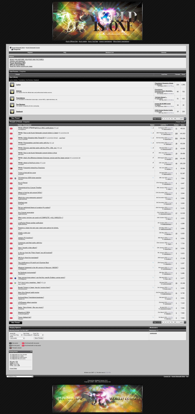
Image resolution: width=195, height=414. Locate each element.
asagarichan (160, 92)
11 (169, 118)
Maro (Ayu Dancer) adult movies (28, 292)
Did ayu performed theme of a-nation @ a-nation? (34, 207)
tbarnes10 (21, 254)
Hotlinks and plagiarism (17, 61)
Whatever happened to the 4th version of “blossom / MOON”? (38, 267)
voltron (169, 179)
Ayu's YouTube (93, 41)
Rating (152, 125)
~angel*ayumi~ (167, 134)
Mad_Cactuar (22, 284)
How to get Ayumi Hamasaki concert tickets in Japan (40, 133)
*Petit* (169, 244)
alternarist (21, 154)
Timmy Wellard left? (24, 317)
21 (176, 128)
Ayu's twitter (83, 41)
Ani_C (19, 229)
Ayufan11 (20, 259)
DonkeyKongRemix (23, 314)
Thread (20, 125)
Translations (21, 80)
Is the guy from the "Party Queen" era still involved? (35, 253)
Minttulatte (159, 84)
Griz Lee (20, 249)
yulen (19, 134)
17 (176, 213)
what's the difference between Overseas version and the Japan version (46, 158)
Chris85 (20, 234)
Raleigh (159, 105)
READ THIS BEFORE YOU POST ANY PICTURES (27, 59)
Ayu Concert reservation (26, 212)
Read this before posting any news (21, 66)
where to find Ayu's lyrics (31, 163)
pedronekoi (160, 98)
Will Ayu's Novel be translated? (28, 258)
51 (172, 118)
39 (176, 143)
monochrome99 (166, 149)
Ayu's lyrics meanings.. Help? (31, 282)
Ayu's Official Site (72, 41)
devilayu (168, 169)
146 (176, 158)
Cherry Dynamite (23, 139)
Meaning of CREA (24, 312)
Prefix (11, 336)
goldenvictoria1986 (166, 229)
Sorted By (12, 333)
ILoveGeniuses (22, 194)
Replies (176, 125)
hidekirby (168, 313)
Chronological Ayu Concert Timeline (29, 188)
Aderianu (168, 194)
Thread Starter (27, 125)
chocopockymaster (165, 214)
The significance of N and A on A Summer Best (33, 262)
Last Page (62, 138)
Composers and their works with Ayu (30, 243)
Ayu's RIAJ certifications (46, 128)
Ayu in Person (22, 183)
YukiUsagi (168, 144)
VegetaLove (21, 299)
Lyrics (11, 80)
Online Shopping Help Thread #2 (33, 138)
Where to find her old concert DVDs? (30, 192)
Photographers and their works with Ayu (36, 143)
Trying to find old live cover (27, 173)
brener (169, 199)
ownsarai (168, 164)
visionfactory (167, 184)
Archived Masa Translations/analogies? (31, 297)
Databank (36, 80)
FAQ (65, 52)
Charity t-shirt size (24, 233)
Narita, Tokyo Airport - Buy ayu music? (30, 307)
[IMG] (11, 364)
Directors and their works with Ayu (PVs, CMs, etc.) (40, 148)
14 (176, 248)
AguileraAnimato (22, 199)
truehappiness (22, 129)
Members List (110, 52)
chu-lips (20, 184)
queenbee (168, 154)
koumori (169, 298)
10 (57, 138)
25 (176, 148)
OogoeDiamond (22, 294)
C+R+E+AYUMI (167, 284)
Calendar (163, 52)
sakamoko (168, 264)
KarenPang (168, 139)
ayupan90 (21, 174)
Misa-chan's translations (121, 41)
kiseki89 (168, 159)
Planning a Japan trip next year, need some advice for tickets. (38, 228)
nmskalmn (21, 164)
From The (36, 333)
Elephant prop (22, 202)
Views (182, 125)
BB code (12, 361)
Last (181, 118)
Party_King (168, 279)
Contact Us (167, 376)
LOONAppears (22, 264)
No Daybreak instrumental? (27, 272)
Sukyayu (20, 179)
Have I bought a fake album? (27, 248)
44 (176, 163)
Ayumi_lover (167, 288)
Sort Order (26, 333)
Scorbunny (21, 309)
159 (176, 133)
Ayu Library (14, 77)
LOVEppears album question (27, 302)
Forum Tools (180, 122)
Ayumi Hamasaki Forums (33, 47)
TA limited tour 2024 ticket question (29, 178)
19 (176, 153)
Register (30, 52)
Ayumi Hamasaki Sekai (18, 47)
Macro (20, 219)
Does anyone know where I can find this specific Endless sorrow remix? (41, 277)
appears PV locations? (25, 238)
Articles (16, 80)
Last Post (163, 124)
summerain (168, 303)
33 (176, 283)
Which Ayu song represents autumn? (30, 197)
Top (187, 376)
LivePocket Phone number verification (30, 223)
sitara (19, 189)
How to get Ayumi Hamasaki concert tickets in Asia (40, 153)
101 (175, 118)
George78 (21, 204)
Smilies (12, 363)
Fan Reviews (29, 80)
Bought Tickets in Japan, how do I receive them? (34, 287)
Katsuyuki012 (167, 129)
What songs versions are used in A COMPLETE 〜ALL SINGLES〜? (40, 217)
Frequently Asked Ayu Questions (34, 168)
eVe (19, 159)
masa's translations (105, 41)
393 (176, 138)
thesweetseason (22, 289)
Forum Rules (13, 368)
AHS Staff (159, 111)
